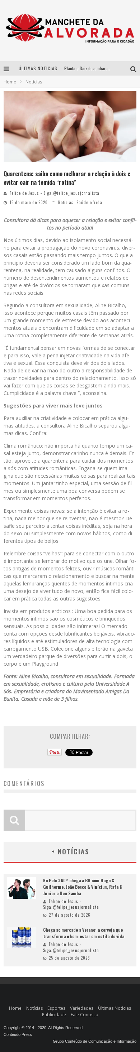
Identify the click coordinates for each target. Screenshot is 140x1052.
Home (10, 82)
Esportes (56, 1008)
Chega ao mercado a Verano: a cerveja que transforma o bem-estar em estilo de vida (83, 933)
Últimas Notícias (114, 1008)
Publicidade (54, 1015)
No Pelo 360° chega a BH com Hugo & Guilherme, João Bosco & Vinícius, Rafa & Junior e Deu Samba (82, 886)
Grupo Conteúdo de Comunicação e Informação (94, 1041)
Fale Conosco (84, 1015)
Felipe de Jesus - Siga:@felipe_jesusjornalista (54, 193)
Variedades (81, 1008)
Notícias (66, 202)
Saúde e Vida (89, 202)
